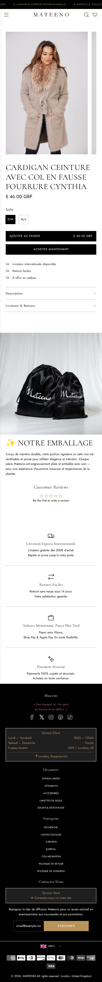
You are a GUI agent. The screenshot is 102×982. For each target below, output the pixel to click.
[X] (41, 717)
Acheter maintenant (51, 249)
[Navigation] (6, 14)
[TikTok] (70, 717)
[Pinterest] (60, 717)
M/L (24, 219)
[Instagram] (51, 717)
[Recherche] (86, 14)
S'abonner (66, 926)
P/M (10, 219)
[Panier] (95, 14)
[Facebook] (32, 717)
